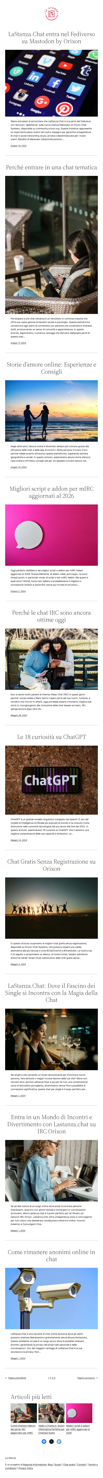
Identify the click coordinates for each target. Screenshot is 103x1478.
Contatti (81, 1464)
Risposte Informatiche (34, 1464)
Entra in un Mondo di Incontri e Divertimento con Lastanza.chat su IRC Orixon (51, 1124)
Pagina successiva (87, 1378)
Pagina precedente (15, 1378)
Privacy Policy (25, 1468)
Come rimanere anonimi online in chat (51, 1255)
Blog (50, 1464)
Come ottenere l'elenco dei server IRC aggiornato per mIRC (23, 1429)
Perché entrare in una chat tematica (51, 167)
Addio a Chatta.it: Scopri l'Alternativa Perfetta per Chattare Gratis (51, 1429)
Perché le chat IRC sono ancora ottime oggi (51, 616)
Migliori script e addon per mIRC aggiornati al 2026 (52, 492)
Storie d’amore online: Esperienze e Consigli (51, 368)
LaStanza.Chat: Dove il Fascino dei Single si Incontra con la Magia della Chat (51, 992)
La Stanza (10, 1458)
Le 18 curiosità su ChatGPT (51, 736)
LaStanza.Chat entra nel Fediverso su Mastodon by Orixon (51, 37)
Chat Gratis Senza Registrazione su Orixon (51, 865)
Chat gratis (69, 1464)
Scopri (58, 1464)
